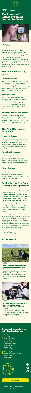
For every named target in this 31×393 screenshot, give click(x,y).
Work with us (15, 380)
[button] (3, 3)
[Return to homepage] (15, 3)
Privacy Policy (5, 388)
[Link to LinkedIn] (27, 371)
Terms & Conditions (15, 388)
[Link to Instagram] (27, 364)
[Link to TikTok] (27, 368)
